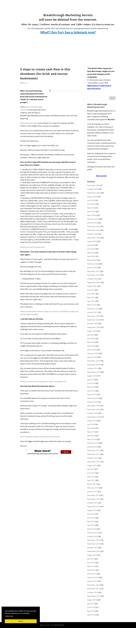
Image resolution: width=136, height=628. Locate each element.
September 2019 (93, 372)
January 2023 (92, 223)
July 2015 (90, 559)
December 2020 (93, 316)
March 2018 (91, 439)
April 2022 (91, 256)
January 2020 (92, 357)
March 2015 (91, 574)
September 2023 (93, 193)
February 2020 (93, 353)
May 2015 (91, 566)
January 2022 (92, 267)
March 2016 (91, 529)
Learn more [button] (9, 616)
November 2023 (93, 185)
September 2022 (93, 237)
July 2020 (90, 335)
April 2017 (91, 480)
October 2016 (92, 503)
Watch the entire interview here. (32, 247)
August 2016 (92, 510)
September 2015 (93, 551)
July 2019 (90, 379)
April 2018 (91, 435)
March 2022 (91, 260)
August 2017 (92, 465)
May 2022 (91, 252)
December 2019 (93, 361)
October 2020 (92, 323)
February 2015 (93, 577)
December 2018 (93, 405)
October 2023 (92, 189)
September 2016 (93, 506)
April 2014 (91, 615)
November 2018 (93, 409)
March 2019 (91, 394)
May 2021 (91, 297)
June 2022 (91, 249)
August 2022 (92, 241)
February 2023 (93, 219)
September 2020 (93, 327)
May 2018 (91, 432)
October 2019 (92, 368)
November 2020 (93, 320)
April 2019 (91, 391)
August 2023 (92, 196)
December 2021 (93, 271)
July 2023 (90, 200)
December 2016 (93, 495)
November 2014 (93, 588)
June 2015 (91, 562)
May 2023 (91, 208)
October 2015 (92, 547)
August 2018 (92, 420)
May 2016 (91, 521)
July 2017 (90, 469)
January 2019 (92, 402)
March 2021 (91, 305)
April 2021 (91, 301)
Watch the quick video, (29, 123)
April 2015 (91, 570)
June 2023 (91, 204)
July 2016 (90, 514)
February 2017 (93, 488)
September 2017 (93, 461)
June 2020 (91, 338)
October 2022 (92, 234)
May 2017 (91, 476)
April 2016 (91, 525)
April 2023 (91, 211)
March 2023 (91, 215)
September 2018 (93, 417)
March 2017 (91, 484)
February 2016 (93, 532)
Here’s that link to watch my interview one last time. (40, 437)
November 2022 (93, 230)
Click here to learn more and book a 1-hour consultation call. (43, 381)
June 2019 (91, 383)
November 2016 (93, 499)
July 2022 (90, 245)
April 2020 (91, 346)
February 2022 (93, 264)
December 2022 (93, 226)
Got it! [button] (21, 621)
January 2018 (92, 447)
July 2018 (90, 424)
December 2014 (93, 585)
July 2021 (90, 290)
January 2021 (92, 312)
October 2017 (92, 458)
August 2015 (92, 555)
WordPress (59, 625)
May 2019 (91, 387)
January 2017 (92, 491)
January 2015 (92, 581)
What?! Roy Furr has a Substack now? (68, 32)
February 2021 (93, 308)
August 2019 (92, 376)
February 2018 (93, 443)
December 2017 (93, 450)
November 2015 (93, 544)
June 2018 (91, 428)
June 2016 (91, 518)
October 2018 (92, 413)
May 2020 (91, 342)
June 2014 (91, 607)
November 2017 (93, 454)
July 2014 (90, 603)
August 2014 (92, 600)
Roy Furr (25, 83)
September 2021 (93, 282)
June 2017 (91, 473)
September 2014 (93, 596)
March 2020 (91, 349)
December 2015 (93, 540)
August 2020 (92, 331)
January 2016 (92, 536)
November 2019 (93, 364)
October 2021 (92, 279)
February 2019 (93, 398)
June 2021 (91, 293)
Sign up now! (101, 176)
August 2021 (92, 286)
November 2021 (93, 275)
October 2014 (92, 592)
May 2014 (91, 611)
